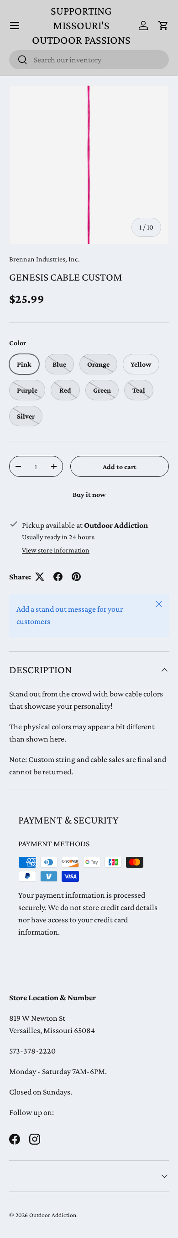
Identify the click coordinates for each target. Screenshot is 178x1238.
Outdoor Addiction (52, 1215)
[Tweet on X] (40, 577)
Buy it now (89, 494)
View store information (55, 550)
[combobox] (89, 59)
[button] (163, 25)
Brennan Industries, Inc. (44, 259)
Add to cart (119, 467)
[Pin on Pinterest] (76, 577)
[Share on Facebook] (58, 577)
